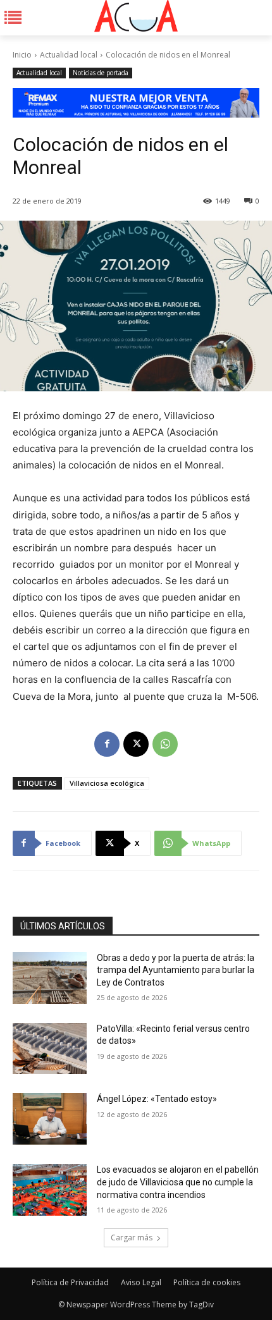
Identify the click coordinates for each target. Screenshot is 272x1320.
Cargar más (131, 1237)
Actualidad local (68, 54)
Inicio (22, 54)
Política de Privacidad (70, 1282)
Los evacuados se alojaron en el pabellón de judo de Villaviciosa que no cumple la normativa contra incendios (178, 1181)
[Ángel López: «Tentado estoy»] (50, 1119)
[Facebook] (107, 744)
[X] (136, 744)
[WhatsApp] (165, 744)
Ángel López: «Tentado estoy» (157, 1099)
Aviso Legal (141, 1282)
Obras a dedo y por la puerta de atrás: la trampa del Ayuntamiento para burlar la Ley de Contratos (175, 970)
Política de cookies (206, 1282)
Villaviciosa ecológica (107, 783)
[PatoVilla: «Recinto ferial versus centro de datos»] (50, 1049)
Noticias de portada (100, 72)
